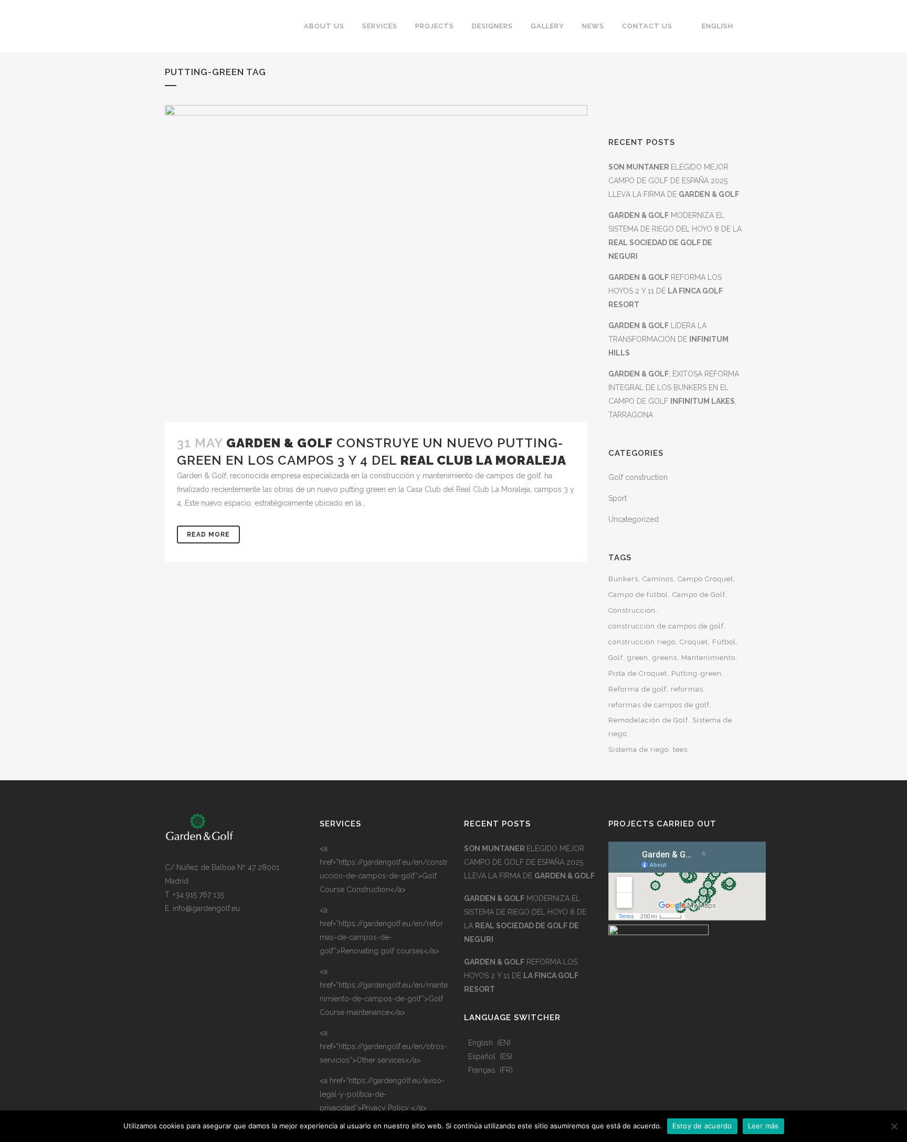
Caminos (657, 579)
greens (664, 658)
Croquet (694, 642)
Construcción (632, 610)
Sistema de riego (638, 749)
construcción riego (642, 642)
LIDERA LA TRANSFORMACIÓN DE (668, 339)
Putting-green (696, 673)
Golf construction (638, 477)
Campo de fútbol (638, 595)
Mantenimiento (708, 658)
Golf (615, 658)
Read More (208, 534)
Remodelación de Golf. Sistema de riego (670, 727)
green (637, 658)
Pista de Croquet (637, 673)
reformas (687, 689)
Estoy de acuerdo (702, 1126)
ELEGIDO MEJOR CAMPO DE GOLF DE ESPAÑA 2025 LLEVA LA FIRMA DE (673, 180)
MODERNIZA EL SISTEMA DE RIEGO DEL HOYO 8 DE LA (525, 919)
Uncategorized (633, 519)
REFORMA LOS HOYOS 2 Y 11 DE (665, 291)
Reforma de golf (637, 689)
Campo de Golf (698, 595)
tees (680, 749)
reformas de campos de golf (659, 705)
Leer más (763, 1126)
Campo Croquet (705, 579)
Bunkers (623, 579)
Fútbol (724, 642)
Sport (617, 498)
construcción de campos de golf (666, 626)
